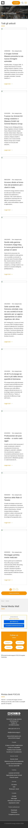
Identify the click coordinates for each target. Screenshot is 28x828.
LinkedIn (8, 647)
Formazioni (14, 812)
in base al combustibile (14, 747)
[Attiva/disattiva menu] (25, 2)
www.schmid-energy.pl (14, 738)
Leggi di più (7, 83)
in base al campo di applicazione (14, 745)
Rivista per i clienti (14, 789)
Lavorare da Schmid (14, 773)
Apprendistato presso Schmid (14, 775)
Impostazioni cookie (14, 802)
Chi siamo (14, 784)
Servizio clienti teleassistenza (14, 763)
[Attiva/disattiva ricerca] (22, 3)
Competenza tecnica (14, 814)
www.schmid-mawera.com (14, 736)
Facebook (20, 642)
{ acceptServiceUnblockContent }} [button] (14, 625)
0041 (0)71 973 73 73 (14, 728)
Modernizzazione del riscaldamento (14, 761)
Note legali (14, 798)
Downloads (14, 810)
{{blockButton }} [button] (14, 621)
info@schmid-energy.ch (14, 732)
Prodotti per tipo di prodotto (14, 749)
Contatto (16, 2)
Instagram (8, 642)
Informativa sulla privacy (14, 800)
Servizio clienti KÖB (14, 765)
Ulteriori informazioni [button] (14, 618)
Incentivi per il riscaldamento (14, 752)
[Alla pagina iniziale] (2, 2)
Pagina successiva (14, 593)
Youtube (19, 647)
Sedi (14, 786)
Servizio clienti (14, 759)
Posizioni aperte (14, 777)
